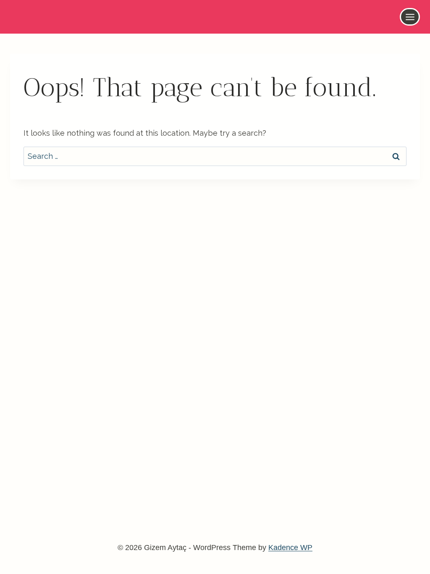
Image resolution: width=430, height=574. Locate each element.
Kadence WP (290, 547)
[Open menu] (410, 17)
